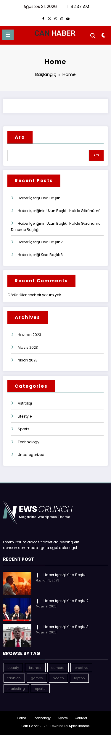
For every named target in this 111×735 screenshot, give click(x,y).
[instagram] (62, 18)
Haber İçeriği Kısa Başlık (39, 198)
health (58, 678)
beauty (13, 667)
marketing (16, 688)
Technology (28, 441)
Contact (81, 718)
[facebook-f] (43, 18)
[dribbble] (55, 18)
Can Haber (30, 726)
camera (58, 667)
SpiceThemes (79, 726)
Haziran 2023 (29, 334)
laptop (79, 678)
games (37, 678)
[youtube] (68, 18)
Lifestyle (25, 416)
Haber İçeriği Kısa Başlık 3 (40, 254)
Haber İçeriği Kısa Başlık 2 (40, 242)
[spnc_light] (104, 36)
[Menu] (8, 35)
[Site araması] (93, 36)
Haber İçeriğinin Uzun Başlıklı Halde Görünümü (59, 210)
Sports (23, 428)
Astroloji (25, 403)
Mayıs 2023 (28, 347)
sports (40, 688)
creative (81, 667)
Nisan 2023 (28, 360)
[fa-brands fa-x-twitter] (49, 18)
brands (35, 667)
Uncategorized (31, 454)
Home (21, 718)
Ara (20, 137)
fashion (14, 678)
